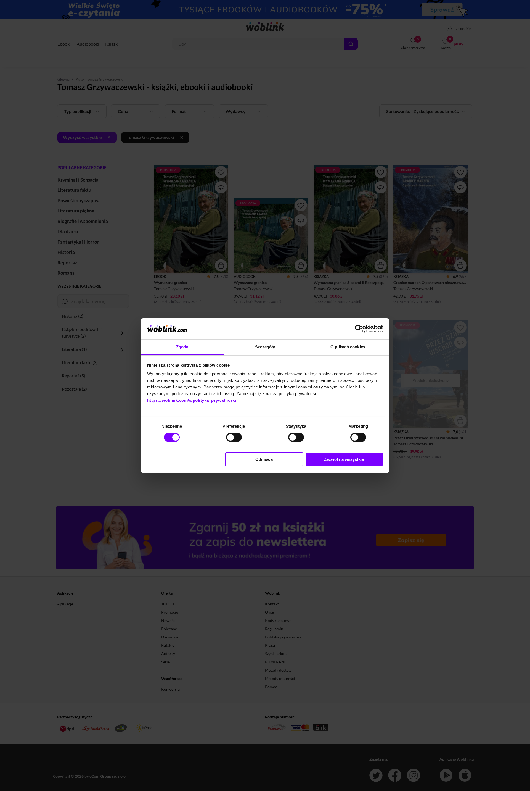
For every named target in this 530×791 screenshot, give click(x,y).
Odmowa (264, 459)
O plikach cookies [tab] (347, 347)
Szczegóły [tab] (265, 347)
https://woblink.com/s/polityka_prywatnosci (192, 400)
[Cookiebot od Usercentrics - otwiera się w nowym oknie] (359, 329)
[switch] (234, 437)
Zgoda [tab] (182, 347)
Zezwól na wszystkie (344, 459)
